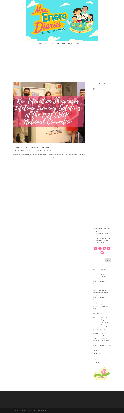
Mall (98, 329)
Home (41, 44)
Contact (78, 44)
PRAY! (58, 44)
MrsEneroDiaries (20, 150)
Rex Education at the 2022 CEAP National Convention (31, 147)
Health (105, 327)
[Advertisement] (62, 63)
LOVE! (64, 44)
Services (95, 284)
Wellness (102, 329)
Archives (95, 359)
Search (108, 260)
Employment (96, 313)
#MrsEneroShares (41, 150)
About (47, 44)
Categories (96, 350)
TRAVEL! (70, 44)
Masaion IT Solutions (40, 410)
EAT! (53, 44)
